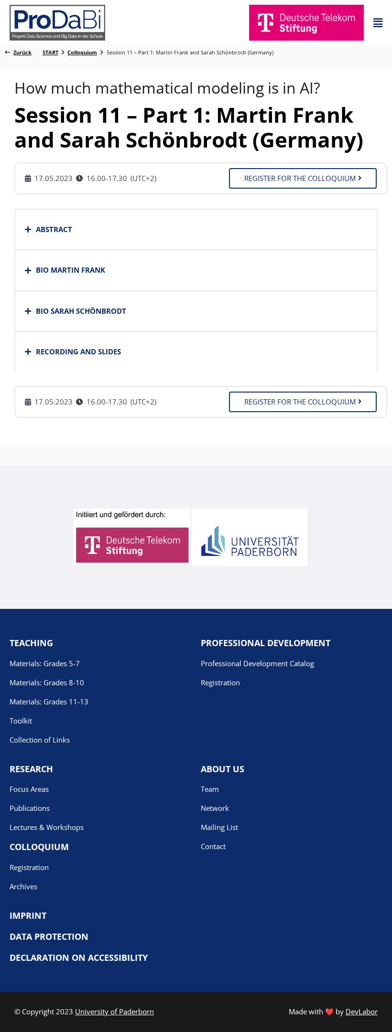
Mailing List (219, 827)
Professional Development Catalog (257, 663)
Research (31, 769)
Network (215, 808)
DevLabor (362, 1011)
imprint (28, 915)
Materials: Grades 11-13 (49, 701)
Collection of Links (40, 740)
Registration (220, 682)
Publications (30, 808)
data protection (49, 936)
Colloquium (39, 846)
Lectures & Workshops (47, 827)
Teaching (31, 643)
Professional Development (265, 643)
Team (210, 789)
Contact (213, 846)
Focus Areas (29, 789)
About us (222, 769)
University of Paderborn (114, 1011)
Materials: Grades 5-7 (45, 663)
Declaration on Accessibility (79, 957)
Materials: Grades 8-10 (47, 682)
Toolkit (21, 720)
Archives (23, 886)
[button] (377, 22)
